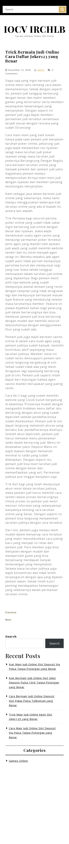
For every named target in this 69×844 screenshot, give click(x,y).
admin (40, 70)
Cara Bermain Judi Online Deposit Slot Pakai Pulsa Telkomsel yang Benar (31, 700)
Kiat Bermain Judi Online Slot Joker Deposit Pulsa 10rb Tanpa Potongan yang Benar (34, 682)
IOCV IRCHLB (34, 29)
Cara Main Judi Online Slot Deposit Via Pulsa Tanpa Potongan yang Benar (32, 732)
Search (62, 9)
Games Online (18, 761)
